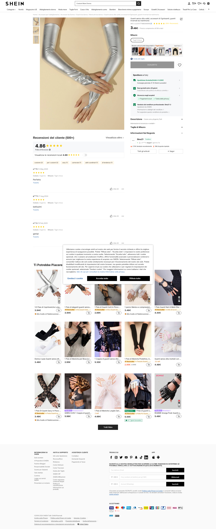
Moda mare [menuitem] (62, 9)
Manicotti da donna (96, 15)
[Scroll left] (206, 9)
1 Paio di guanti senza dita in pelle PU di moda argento (138, 411)
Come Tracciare (58, 468)
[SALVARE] (179, 65)
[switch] (85, 155)
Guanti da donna (82, 15)
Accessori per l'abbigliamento (49, 15)
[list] (129, 457)
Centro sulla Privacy (41, 518)
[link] (194, 3)
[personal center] (189, 3)
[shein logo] (15, 3)
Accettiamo (114, 503)
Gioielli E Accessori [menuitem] (158, 9)
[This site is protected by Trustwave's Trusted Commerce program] (111, 516)
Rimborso (56, 462)
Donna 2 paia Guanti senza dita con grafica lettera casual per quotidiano (48, 359)
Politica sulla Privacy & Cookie (152, 491)
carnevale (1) (76, 163)
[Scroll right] (209, 9)
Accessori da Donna (68, 15)
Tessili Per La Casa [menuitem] (189, 9)
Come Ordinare (58, 465)
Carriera (37, 476)
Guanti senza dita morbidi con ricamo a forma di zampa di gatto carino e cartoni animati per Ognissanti (168, 359)
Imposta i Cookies (80, 518)
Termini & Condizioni (41, 521)
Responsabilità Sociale (42, 467)
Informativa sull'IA (57, 521)
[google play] (158, 458)
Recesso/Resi (57, 459)
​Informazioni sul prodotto (58, 488)
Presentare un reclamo (42, 483)
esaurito (152, 65)
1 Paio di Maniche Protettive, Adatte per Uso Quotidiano (138, 359)
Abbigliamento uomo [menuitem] (99, 9)
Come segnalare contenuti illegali (58, 480)
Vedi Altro (108, 427)
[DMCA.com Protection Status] (117, 516)
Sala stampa (38, 473)
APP (153, 452)
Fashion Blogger (40, 464)
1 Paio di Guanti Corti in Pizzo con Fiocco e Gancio (108, 307)
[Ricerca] (138, 3)
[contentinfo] (146, 509)
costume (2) (38, 163)
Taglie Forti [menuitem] (73, 9)
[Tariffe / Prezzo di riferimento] (139, 28)
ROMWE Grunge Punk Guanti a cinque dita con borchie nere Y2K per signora (168, 413)
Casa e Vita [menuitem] (84, 9)
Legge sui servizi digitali (40, 479)
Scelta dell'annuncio (89, 521)
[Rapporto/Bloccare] (122, 189)
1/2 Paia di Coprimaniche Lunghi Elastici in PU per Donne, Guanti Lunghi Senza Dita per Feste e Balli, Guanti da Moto (48, 307)
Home (35, 15)
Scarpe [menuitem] (146, 9)
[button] (204, 3)
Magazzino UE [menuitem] (31, 9)
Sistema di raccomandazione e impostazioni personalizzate (54, 524)
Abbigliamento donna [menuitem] (48, 9)
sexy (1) (65, 163)
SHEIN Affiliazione (59, 477)
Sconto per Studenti (41, 470)
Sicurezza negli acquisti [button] (146, 95)
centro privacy (114, 494)
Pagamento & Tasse (78, 462)
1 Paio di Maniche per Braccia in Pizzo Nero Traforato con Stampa (78, 359)
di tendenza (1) (107, 163)
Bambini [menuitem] (113, 9)
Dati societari (38, 458)
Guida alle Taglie (58, 471)
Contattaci (75, 456)
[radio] (137, 40)
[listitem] (135, 51)
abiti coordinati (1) (91, 163)
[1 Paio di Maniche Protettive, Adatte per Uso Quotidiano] (138, 339)
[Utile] (111, 189)
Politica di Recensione (41, 150)
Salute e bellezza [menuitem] (174, 9)
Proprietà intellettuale (73, 521)
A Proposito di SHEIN (41, 461)
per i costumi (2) (52, 163)
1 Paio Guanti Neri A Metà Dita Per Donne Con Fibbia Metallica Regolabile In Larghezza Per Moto (168, 307)
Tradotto (36, 183)
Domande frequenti (78, 459)
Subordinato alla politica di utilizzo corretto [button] (152, 90)
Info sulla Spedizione (60, 456)
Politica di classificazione (58, 484)
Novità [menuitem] (21, 9)
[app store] (153, 458)
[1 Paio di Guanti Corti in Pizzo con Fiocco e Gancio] (108, 287)
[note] (48, 314)
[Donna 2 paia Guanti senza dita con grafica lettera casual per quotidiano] (48, 339)
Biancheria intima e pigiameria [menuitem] (129, 9)
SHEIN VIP (56, 474)
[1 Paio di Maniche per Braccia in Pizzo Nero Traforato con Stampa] (78, 339)
